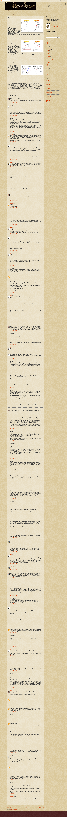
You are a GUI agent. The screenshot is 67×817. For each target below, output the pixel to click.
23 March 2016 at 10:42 (13, 655)
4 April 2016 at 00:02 (13, 752)
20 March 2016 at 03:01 (13, 531)
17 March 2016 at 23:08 (13, 102)
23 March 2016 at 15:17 (13, 670)
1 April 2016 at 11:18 (13, 736)
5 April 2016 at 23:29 (13, 793)
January (49, 62)
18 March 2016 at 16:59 (13, 292)
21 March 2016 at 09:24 (13, 537)
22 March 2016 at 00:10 (13, 595)
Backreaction (48, 84)
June (48, 52)
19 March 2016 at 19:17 (13, 428)
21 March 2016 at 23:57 (13, 584)
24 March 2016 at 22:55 (13, 687)
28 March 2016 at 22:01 (13, 695)
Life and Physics (48, 88)
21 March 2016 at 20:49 (13, 577)
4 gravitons (47, 80)
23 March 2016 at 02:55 (13, 646)
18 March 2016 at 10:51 (13, 250)
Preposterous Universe (49, 92)
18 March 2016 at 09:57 (13, 233)
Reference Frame (48, 97)
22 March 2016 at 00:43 (13, 603)
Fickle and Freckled (49, 87)
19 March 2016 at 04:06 (13, 330)
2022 (48, 42)
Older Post (41, 807)
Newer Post (9, 807)
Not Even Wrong (48, 89)
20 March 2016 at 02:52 (13, 517)
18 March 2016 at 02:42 (13, 166)
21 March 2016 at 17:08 (13, 544)
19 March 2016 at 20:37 (13, 440)
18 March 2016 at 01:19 (13, 131)
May (48, 53)
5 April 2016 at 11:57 (13, 772)
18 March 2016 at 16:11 (13, 272)
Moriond (13, 19)
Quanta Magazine (48, 93)
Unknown (11, 134)
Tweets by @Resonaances (50, 33)
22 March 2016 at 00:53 (13, 614)
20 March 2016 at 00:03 (13, 479)
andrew (11, 325)
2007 (48, 75)
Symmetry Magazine (49, 100)
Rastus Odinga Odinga (13, 698)
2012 (48, 68)
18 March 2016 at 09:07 (13, 224)
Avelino (11, 540)
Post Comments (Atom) (14, 809)
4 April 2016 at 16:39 (13, 762)
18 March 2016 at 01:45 (13, 151)
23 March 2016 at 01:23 (13, 632)
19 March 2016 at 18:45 (13, 379)
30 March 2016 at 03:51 (13, 704)
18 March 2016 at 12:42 (13, 265)
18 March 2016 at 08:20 (13, 207)
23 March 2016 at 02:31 (13, 640)
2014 (48, 65)
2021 (48, 43)
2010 (48, 71)
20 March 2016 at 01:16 (13, 498)
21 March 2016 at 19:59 (13, 569)
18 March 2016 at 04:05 (13, 200)
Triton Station (48, 101)
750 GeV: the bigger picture (51, 59)
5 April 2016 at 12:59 (13, 779)
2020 (48, 45)
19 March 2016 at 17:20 (13, 366)
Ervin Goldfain (12, 97)
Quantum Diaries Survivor (50, 95)
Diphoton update (49, 57)
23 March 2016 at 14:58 (13, 664)
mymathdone (12, 796)
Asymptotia (47, 83)
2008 (48, 74)
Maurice (11, 765)
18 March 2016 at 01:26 (13, 141)
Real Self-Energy (48, 96)
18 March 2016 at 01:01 (13, 115)
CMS (12, 20)
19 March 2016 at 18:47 (13, 387)
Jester (11, 144)
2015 (48, 64)
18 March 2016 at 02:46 (13, 178)
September (49, 49)
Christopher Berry (48, 85)
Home (25, 807)
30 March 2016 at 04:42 (13, 711)
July (48, 50)
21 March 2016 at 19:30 (13, 563)
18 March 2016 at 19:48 (13, 322)
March (49, 56)
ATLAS (9, 20)
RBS (10, 105)
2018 (48, 46)
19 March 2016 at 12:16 (13, 358)
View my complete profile (54, 26)
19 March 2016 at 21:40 (13, 458)
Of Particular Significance (50, 91)
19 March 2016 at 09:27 (13, 344)
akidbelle (11, 203)
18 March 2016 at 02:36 (13, 159)
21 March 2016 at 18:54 (13, 551)
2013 (48, 67)
